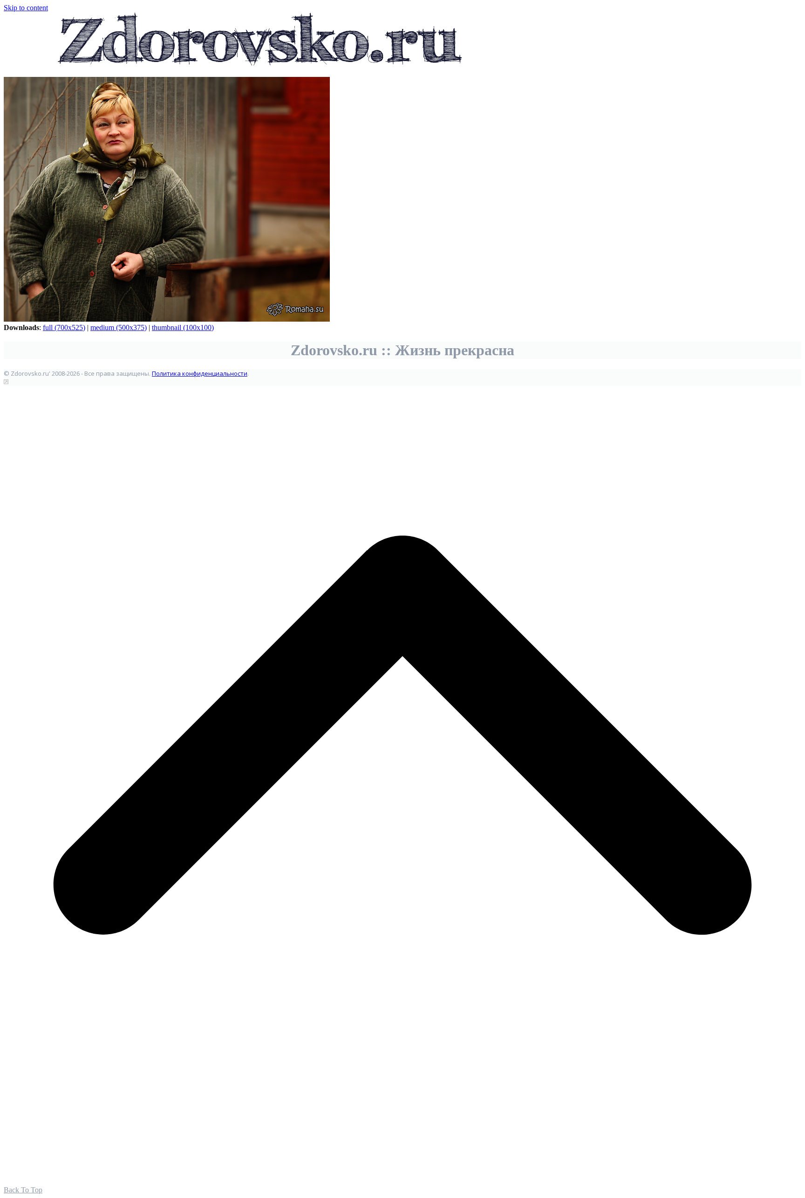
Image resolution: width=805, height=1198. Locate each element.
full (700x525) (64, 327)
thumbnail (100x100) (183, 327)
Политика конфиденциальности (199, 373)
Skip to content (26, 8)
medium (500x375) (118, 327)
